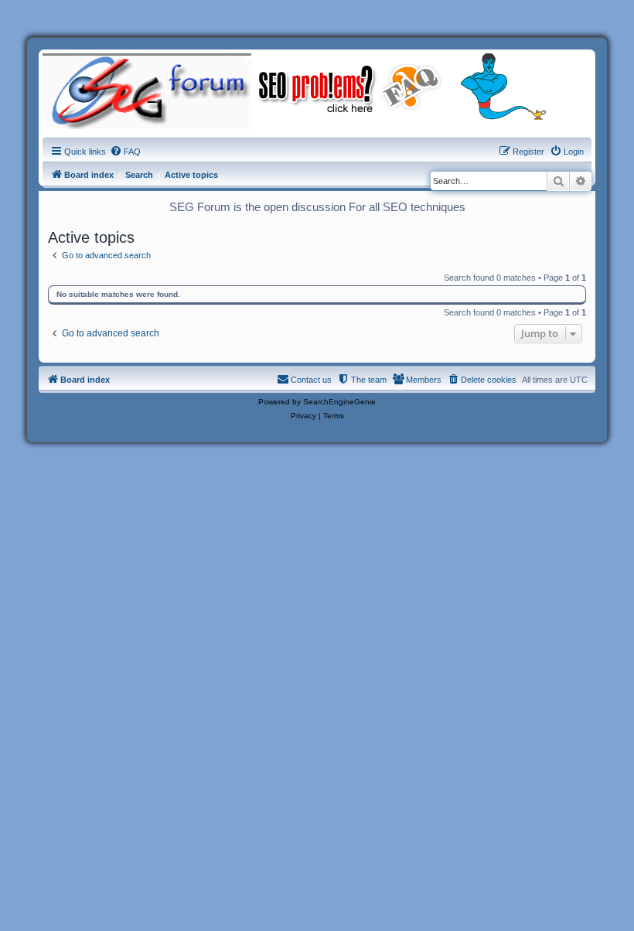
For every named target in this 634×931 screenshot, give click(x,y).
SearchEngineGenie (339, 401)
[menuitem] (125, 151)
